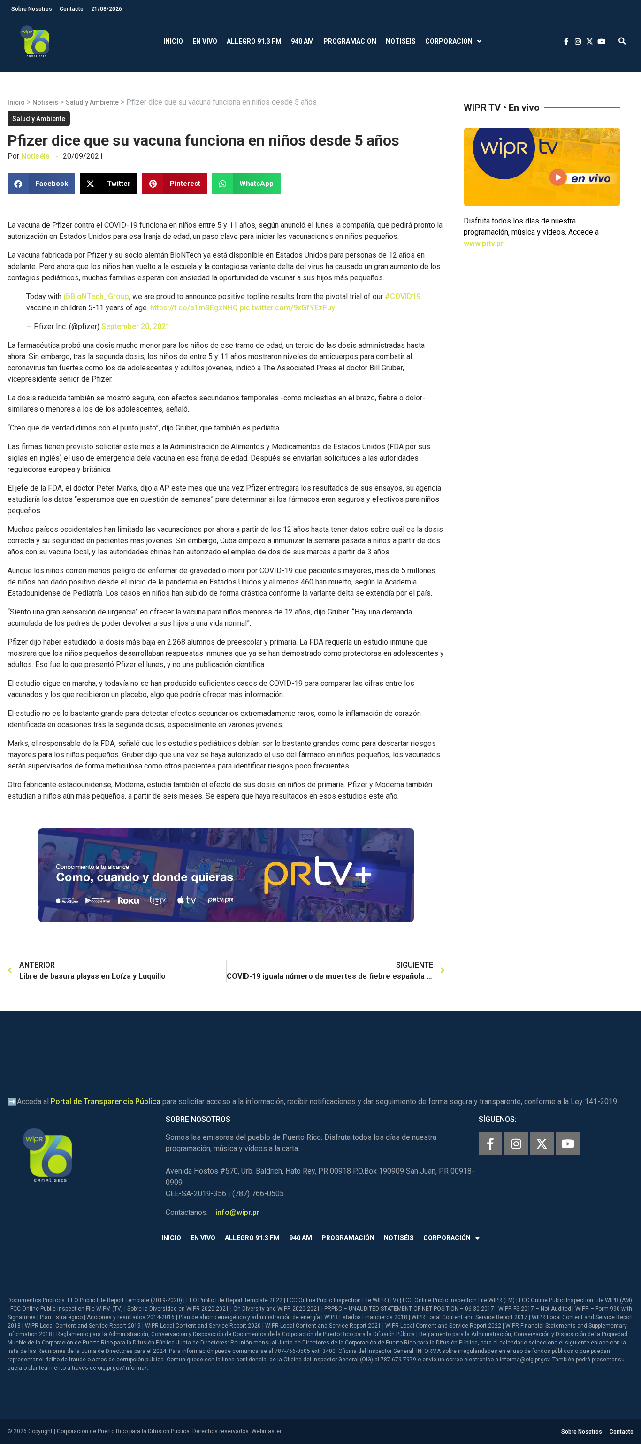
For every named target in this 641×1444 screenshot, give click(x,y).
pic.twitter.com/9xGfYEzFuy (287, 307)
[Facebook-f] (490, 1143)
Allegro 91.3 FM (254, 41)
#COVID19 (402, 296)
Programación (349, 41)
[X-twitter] (542, 1143)
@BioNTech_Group (96, 296)
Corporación (449, 41)
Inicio (173, 41)
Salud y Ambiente (92, 102)
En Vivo (204, 41)
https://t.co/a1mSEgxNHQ (194, 307)
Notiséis (401, 41)
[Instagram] (516, 1143)
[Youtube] (568, 1143)
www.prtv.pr (484, 243)
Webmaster (267, 1431)
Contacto (72, 9)
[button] (622, 41)
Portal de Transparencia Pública (105, 1101)
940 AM (302, 41)
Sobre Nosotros (31, 9)
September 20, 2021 (135, 326)
